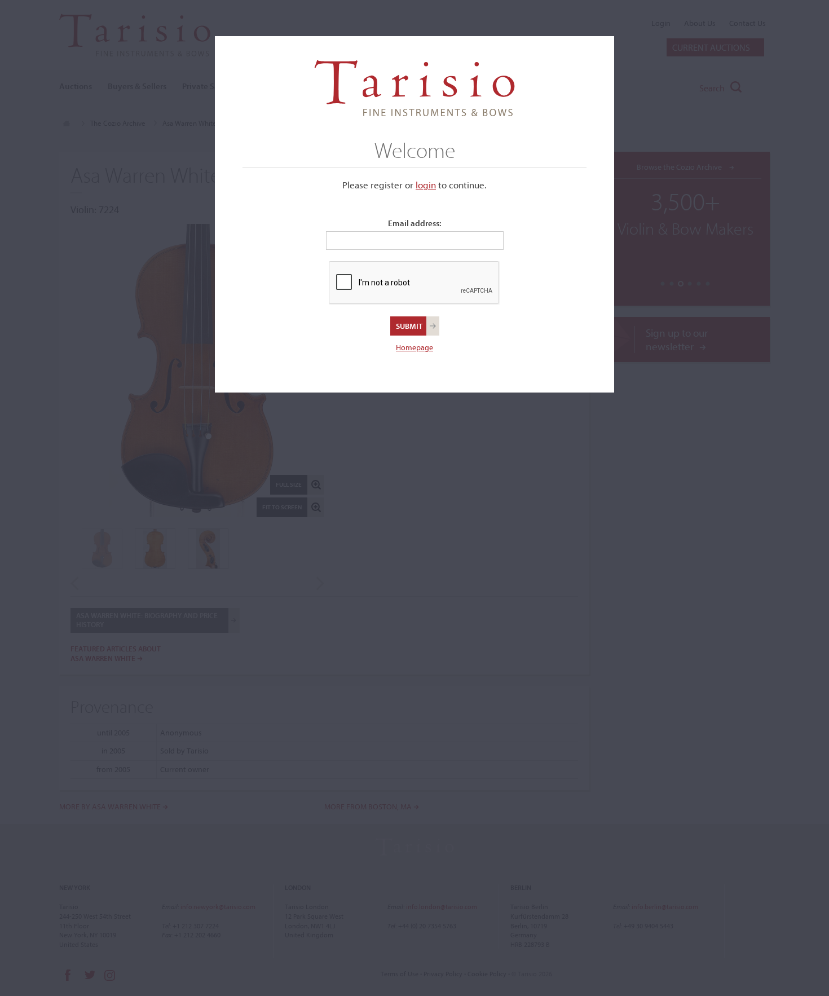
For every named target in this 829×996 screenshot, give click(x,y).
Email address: (415, 223)
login (426, 185)
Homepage (414, 347)
